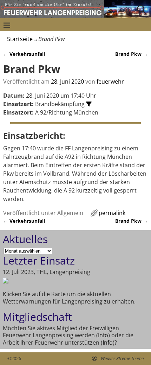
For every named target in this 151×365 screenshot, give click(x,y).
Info (103, 335)
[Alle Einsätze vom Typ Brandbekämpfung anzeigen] (89, 104)
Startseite (20, 39)
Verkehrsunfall (24, 54)
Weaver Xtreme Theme (122, 358)
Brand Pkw (131, 54)
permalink (112, 213)
